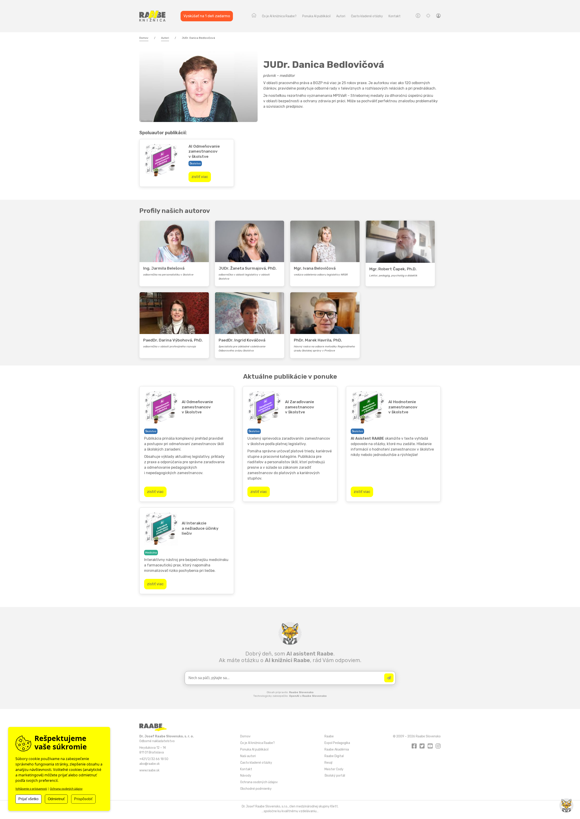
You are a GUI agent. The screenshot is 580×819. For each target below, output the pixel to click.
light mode (428, 15)
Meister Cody (333, 769)
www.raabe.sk (149, 770)
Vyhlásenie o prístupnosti (31, 789)
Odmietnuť (56, 799)
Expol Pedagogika (337, 743)
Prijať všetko (28, 799)
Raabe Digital (334, 756)
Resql (328, 762)
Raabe (329, 736)
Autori (340, 16)
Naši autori (248, 756)
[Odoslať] (389, 677)
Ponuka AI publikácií (316, 16)
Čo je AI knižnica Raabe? (279, 16)
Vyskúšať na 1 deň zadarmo (207, 16)
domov (254, 16)
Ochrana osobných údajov (259, 782)
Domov (143, 37)
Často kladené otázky (367, 16)
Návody (418, 15)
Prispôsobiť (83, 799)
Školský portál (334, 775)
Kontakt (395, 16)
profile (438, 16)
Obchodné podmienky (256, 788)
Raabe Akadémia (336, 749)
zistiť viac (199, 177)
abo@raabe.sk (149, 763)
